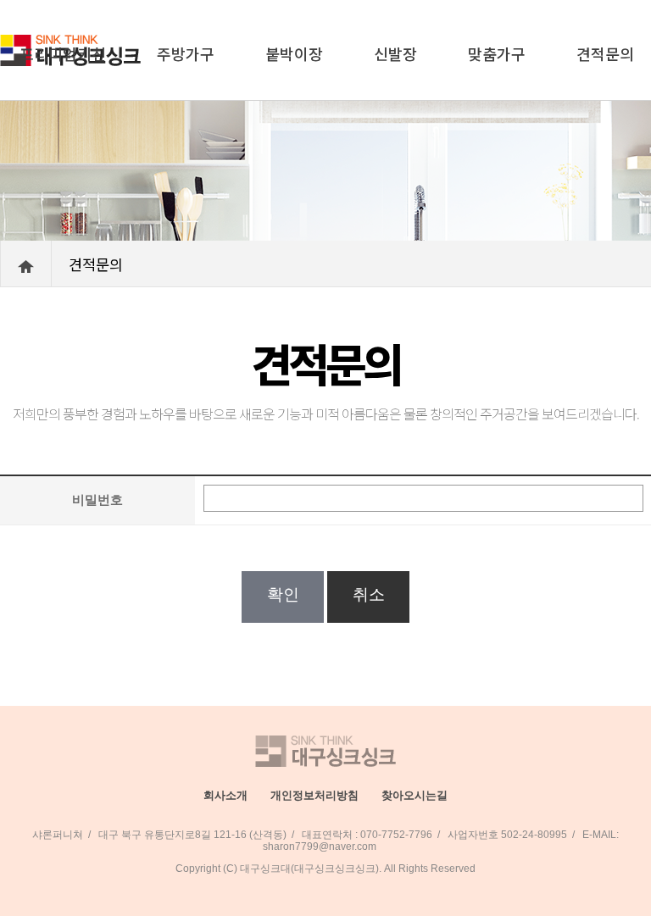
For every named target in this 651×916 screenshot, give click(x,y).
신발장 (395, 53)
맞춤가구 (497, 53)
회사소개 (225, 795)
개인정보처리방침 (314, 795)
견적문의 (605, 53)
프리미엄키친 (62, 53)
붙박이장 (294, 53)
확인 (282, 594)
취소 (368, 594)
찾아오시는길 (414, 795)
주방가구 (185, 53)
